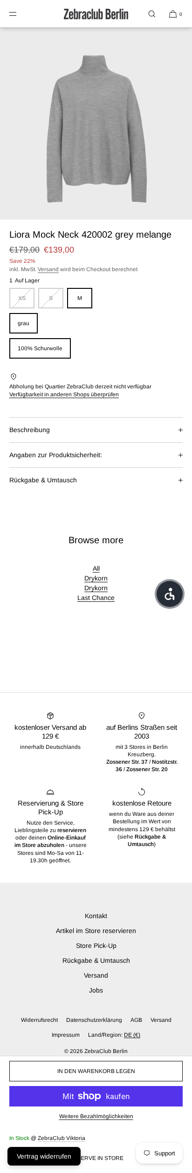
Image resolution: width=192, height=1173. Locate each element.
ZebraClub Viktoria (61, 1138)
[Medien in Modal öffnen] (96, 124)
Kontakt (96, 916)
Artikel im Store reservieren (96, 930)
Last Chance (96, 597)
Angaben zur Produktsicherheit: (55, 455)
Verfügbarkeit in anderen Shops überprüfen (64, 394)
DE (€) (132, 1035)
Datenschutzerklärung (94, 1020)
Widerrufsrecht (39, 1020)
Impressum (66, 1035)
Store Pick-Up (96, 945)
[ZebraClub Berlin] (96, 14)
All (96, 568)
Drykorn (96, 578)
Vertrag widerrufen (44, 1156)
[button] (152, 13)
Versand (48, 269)
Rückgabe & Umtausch (43, 480)
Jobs (96, 990)
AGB (136, 1020)
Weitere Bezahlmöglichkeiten (96, 1116)
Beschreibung (29, 429)
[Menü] (20, 13)
